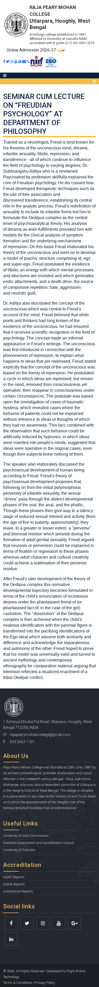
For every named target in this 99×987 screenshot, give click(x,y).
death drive (61, 281)
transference (36, 200)
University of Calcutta (19, 850)
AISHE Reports (14, 884)
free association (37, 194)
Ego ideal (19, 637)
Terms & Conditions (17, 983)
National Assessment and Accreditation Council (38, 843)
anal (49, 505)
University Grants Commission (26, 836)
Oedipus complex (45, 217)
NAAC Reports (14, 877)
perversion (43, 545)
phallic (77, 505)
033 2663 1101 (22, 742)
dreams (15, 229)
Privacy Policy (45, 983)
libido (13, 270)
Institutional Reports (18, 891)
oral (32, 505)
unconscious (39, 252)
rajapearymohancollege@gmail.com (40, 735)
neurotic (18, 293)
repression (17, 246)
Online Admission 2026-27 (32, 50)
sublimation (44, 563)
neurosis (19, 545)
